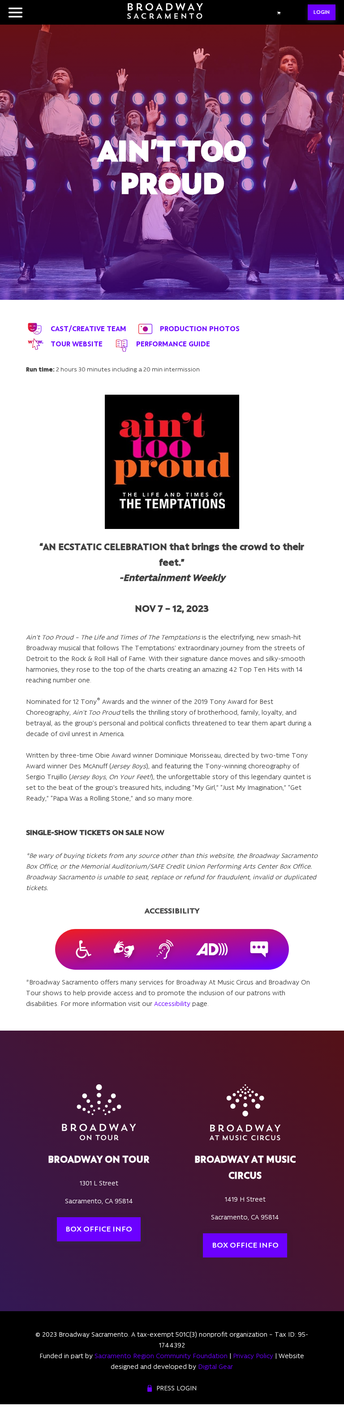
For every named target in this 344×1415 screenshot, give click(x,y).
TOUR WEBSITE (77, 344)
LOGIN (322, 12)
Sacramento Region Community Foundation (161, 1356)
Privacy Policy (253, 1356)
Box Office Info (98, 1228)
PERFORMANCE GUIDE (173, 344)
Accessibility (172, 1003)
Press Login (176, 1388)
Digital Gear (215, 1366)
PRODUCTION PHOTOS (200, 328)
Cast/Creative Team (88, 328)
